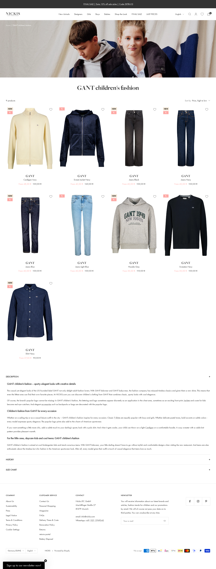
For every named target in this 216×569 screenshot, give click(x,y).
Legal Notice (11, 515)
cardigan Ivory (30, 179)
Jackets (187, 400)
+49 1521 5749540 (95, 520)
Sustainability (11, 505)
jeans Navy (186, 179)
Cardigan (149, 427)
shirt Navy (30, 353)
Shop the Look (121, 14)
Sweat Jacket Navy (82, 179)
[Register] (164, 521)
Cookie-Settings (12, 529)
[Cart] (208, 14)
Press (8, 510)
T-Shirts (117, 417)
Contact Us (44, 501)
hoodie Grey (134, 266)
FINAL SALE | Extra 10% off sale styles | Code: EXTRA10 (108, 4)
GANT (30, 176)
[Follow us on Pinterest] (206, 501)
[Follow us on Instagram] (198, 501)
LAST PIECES (151, 14)
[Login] (196, 14)
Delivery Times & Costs (48, 520)
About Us (10, 501)
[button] (24, 565)
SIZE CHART (11, 469)
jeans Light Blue (82, 266)
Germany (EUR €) (14, 550)
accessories (46, 404)
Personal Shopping (47, 505)
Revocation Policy (47, 524)
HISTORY (10, 459)
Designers (78, 14)
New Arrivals (64, 14)
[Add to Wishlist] (50, 109)
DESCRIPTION (12, 376)
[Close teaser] (45, 560)
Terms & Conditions (14, 520)
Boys (98, 14)
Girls (89, 14)
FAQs (41, 515)
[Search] (189, 14)
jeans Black (134, 179)
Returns (42, 529)
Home (8, 25)
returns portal (44, 534)
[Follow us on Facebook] (190, 501)
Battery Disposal (46, 538)
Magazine (43, 510)
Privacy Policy (12, 524)
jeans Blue (30, 266)
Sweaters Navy (185, 266)
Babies (107, 14)
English (178, 14)
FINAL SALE (137, 14)
